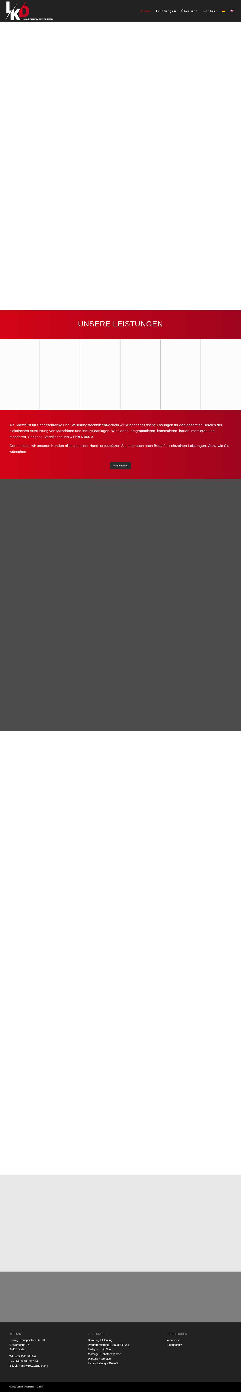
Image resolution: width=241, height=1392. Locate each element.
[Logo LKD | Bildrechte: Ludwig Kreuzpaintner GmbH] (29, 11)
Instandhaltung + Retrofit (103, 1363)
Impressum (173, 1340)
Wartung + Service (99, 1358)
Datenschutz (174, 1344)
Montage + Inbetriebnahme (104, 1354)
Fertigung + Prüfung (100, 1349)
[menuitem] (146, 11)
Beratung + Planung (100, 1340)
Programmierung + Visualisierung (108, 1344)
